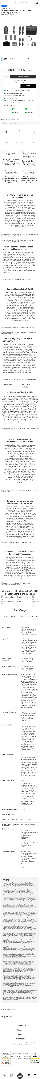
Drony (16, 3)
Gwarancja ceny (11, 105)
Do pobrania (6, 1016)
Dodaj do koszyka (23, 77)
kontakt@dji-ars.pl (15, 1056)
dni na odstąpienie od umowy (16, 95)
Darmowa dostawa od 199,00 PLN (16, 93)
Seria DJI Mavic (23, 3)
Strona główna (10, 3)
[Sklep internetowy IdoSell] (20, 1048)
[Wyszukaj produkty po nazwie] (37, 3)
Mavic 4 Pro (31, 3)
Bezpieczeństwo (8, 1009)
